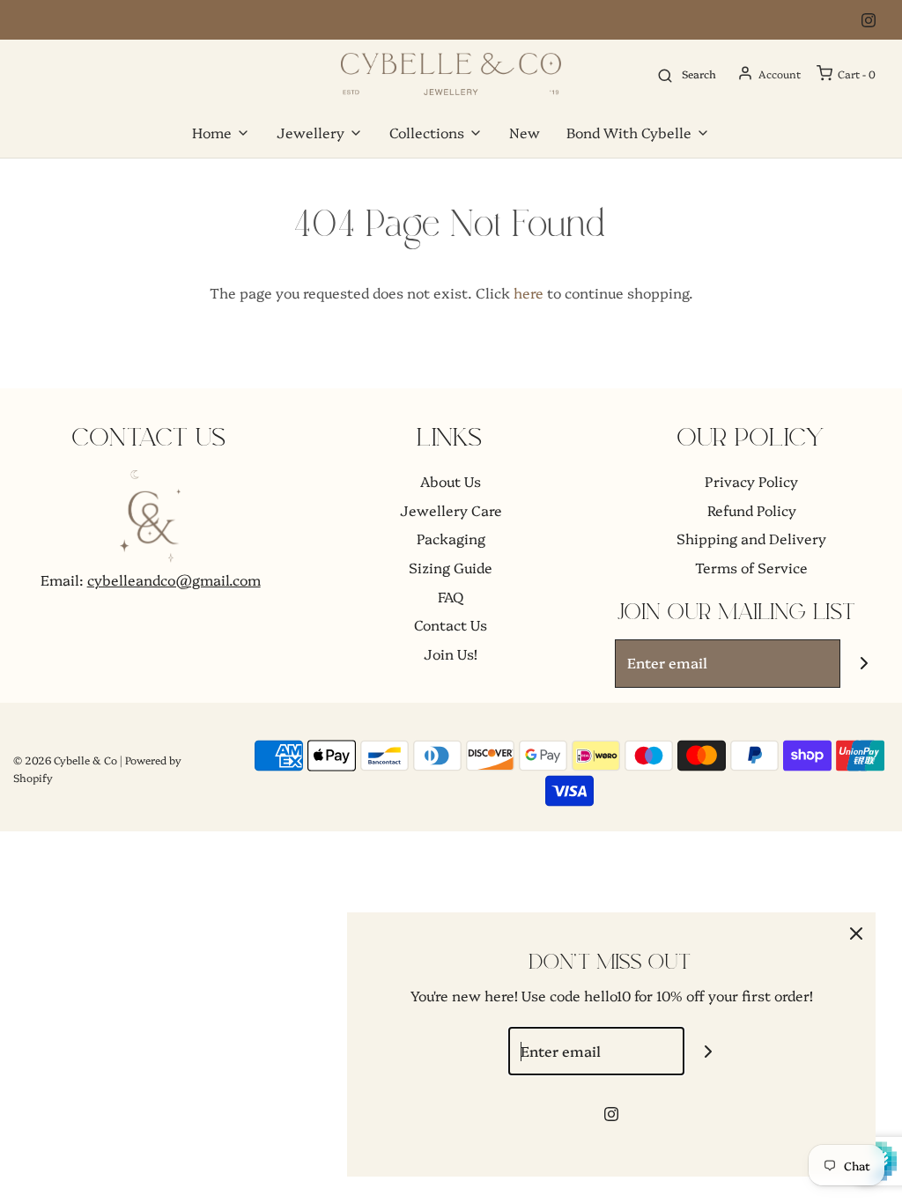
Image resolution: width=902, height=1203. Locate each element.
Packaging (451, 538)
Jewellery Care (451, 510)
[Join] (864, 663)
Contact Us (450, 624)
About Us (450, 481)
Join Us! (450, 653)
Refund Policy (751, 510)
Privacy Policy (751, 481)
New (524, 132)
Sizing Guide (450, 567)
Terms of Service (751, 567)
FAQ (450, 596)
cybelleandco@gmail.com (174, 579)
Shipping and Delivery (751, 538)
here (528, 292)
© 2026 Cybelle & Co (65, 759)
